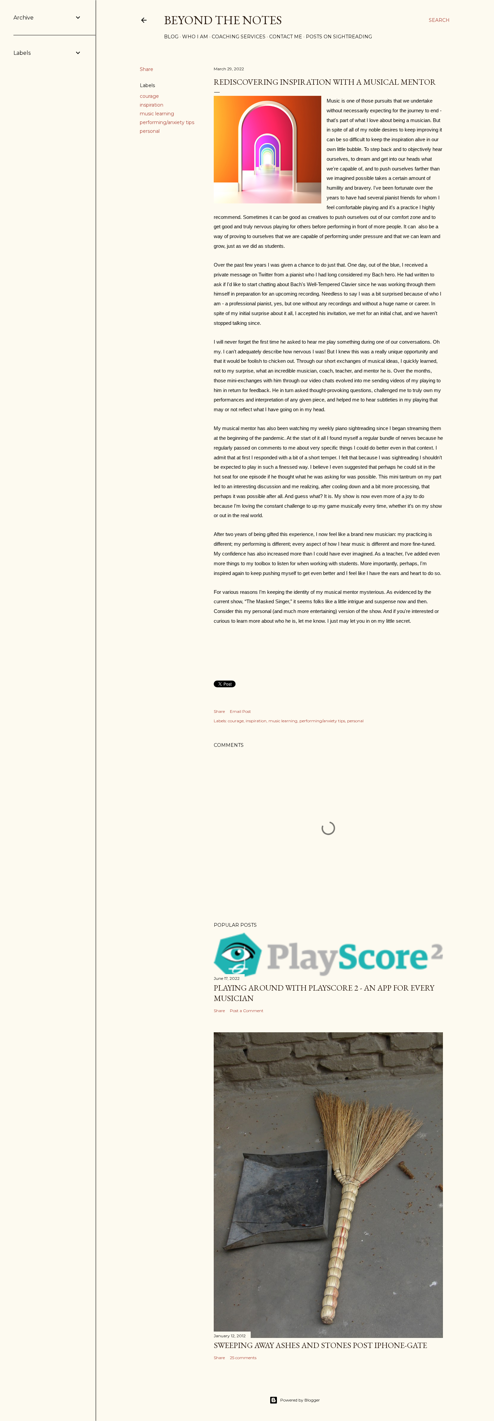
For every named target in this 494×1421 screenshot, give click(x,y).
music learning (157, 114)
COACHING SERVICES (238, 37)
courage (149, 96)
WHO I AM (195, 37)
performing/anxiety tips (167, 122)
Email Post (240, 711)
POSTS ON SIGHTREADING (339, 37)
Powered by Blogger (300, 1400)
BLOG (171, 37)
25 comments (243, 1357)
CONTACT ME (285, 37)
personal (150, 131)
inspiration (151, 105)
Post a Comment (246, 1010)
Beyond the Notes (223, 20)
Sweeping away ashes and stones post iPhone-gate (320, 1345)
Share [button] (146, 69)
